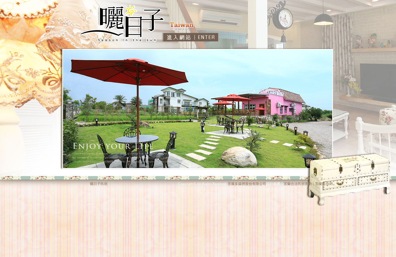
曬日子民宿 (98, 184)
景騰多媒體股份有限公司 (247, 184)
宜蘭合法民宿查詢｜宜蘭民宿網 (308, 184)
